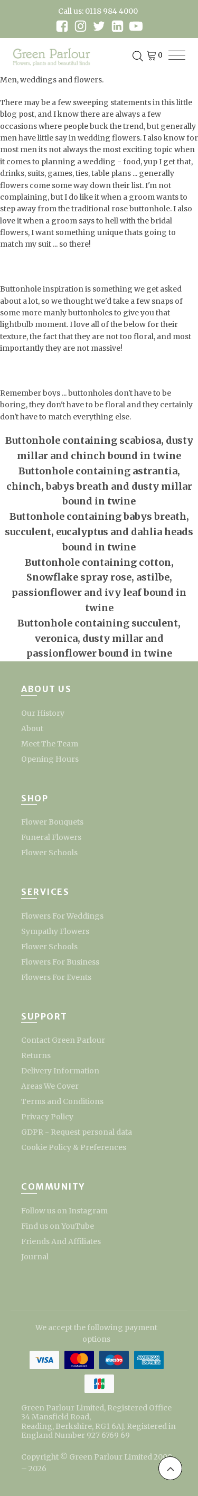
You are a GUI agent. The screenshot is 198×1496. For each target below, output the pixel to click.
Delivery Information (60, 1070)
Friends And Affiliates (61, 1241)
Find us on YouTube (57, 1226)
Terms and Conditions (62, 1101)
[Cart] (153, 56)
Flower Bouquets (52, 822)
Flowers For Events (56, 977)
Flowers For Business (60, 962)
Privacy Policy (47, 1116)
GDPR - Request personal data (76, 1132)
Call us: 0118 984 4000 (98, 11)
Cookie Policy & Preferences (73, 1147)
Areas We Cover (50, 1086)
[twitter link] (99, 26)
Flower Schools (49, 852)
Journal (35, 1256)
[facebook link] (62, 26)
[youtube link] (136, 26)
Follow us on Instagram (64, 1210)
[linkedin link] (117, 26)
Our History (42, 713)
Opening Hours (50, 759)
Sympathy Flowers (55, 931)
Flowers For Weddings (62, 916)
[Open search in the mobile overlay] (138, 56)
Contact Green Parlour (63, 1040)
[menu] (176, 56)
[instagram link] (80, 26)
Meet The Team (49, 743)
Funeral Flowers (51, 837)
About (32, 728)
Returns (36, 1055)
